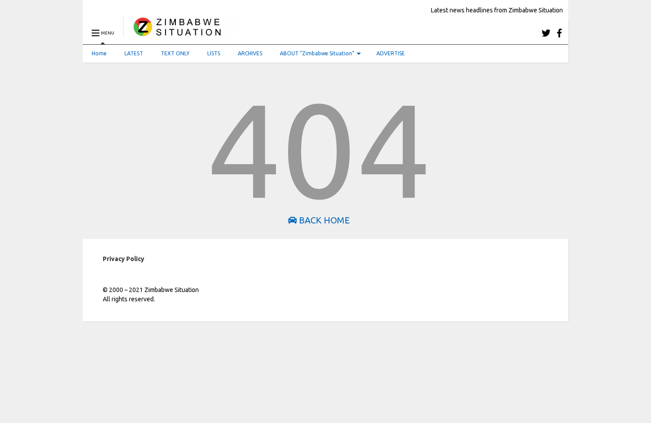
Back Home (323, 220)
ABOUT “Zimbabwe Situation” (317, 53)
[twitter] (546, 33)
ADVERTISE (390, 53)
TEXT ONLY (175, 53)
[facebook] (559, 33)
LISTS (213, 53)
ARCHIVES (250, 53)
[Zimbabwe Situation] (179, 33)
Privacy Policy (123, 258)
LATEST (133, 53)
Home (99, 53)
